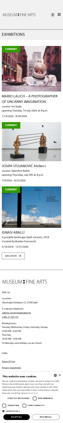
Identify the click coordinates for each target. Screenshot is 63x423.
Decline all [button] (46, 417)
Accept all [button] (16, 417)
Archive (11, 256)
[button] (31, 411)
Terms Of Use (8, 362)
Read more (33, 393)
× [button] (59, 375)
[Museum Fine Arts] (19, 15)
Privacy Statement (11, 368)
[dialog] (31, 397)
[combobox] (55, 375)
